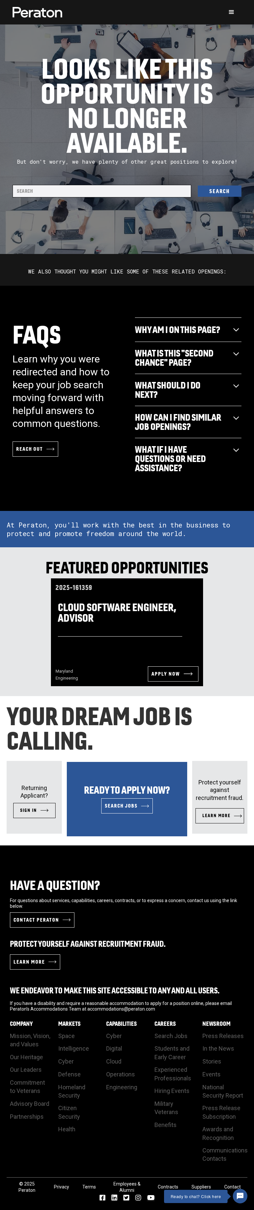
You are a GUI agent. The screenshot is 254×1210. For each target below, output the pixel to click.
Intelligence (73, 1048)
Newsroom (216, 1024)
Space (66, 1035)
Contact (232, 1186)
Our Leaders (26, 1069)
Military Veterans (166, 1107)
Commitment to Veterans (27, 1086)
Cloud (113, 1061)
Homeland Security (71, 1091)
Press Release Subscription (221, 1112)
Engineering (121, 1087)
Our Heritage (26, 1057)
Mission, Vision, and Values (30, 1040)
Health (66, 1129)
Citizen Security (69, 1112)
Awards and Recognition (218, 1133)
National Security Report (222, 1091)
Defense (69, 1074)
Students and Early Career (172, 1052)
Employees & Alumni (127, 1187)
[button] (231, 12)
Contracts (168, 1186)
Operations (120, 1074)
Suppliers (201, 1186)
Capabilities (121, 1024)
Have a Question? (55, 885)
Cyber (66, 1061)
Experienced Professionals (172, 1073)
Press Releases (223, 1035)
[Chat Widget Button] (240, 1196)
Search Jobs (171, 1035)
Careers (165, 1024)
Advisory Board (29, 1103)
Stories (211, 1061)
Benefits (165, 1124)
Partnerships (27, 1116)
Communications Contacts (225, 1154)
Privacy (61, 1186)
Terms (89, 1186)
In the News (218, 1048)
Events (211, 1074)
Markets (69, 1024)
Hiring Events (172, 1090)
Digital (114, 1048)
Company (21, 1024)
